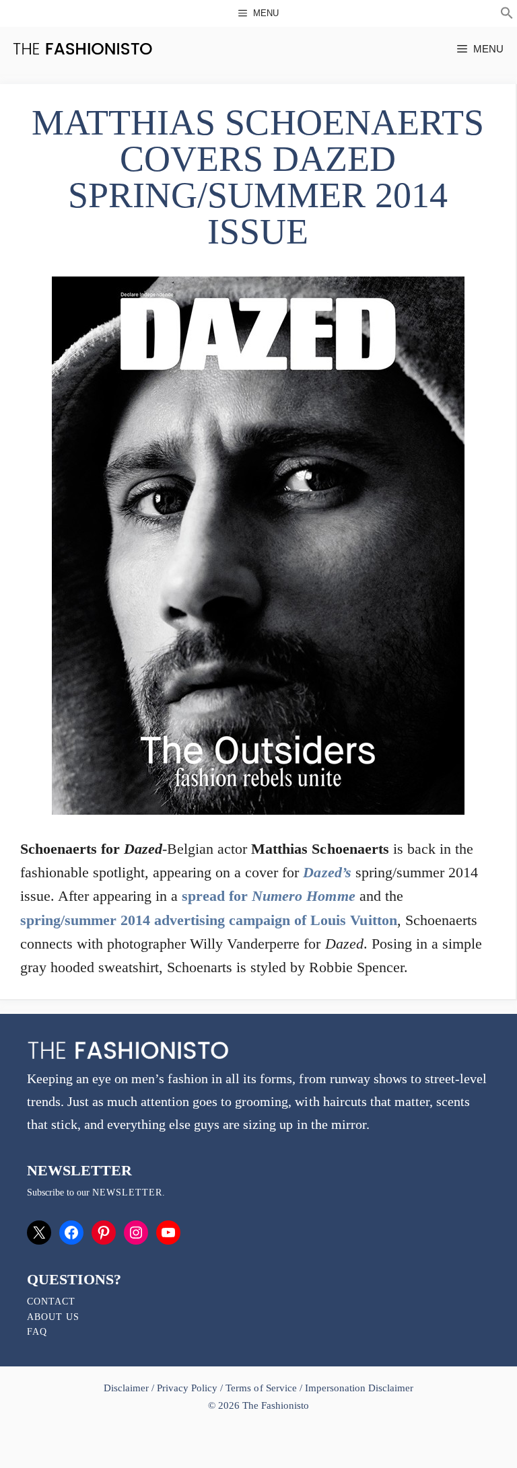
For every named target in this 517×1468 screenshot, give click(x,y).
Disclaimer (127, 1388)
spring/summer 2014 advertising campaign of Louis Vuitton (208, 920)
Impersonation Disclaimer (359, 1388)
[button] (507, 14)
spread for (268, 895)
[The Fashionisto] (82, 49)
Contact (51, 1301)
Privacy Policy (187, 1388)
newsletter (127, 1192)
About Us (53, 1317)
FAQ (37, 1332)
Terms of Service (261, 1388)
